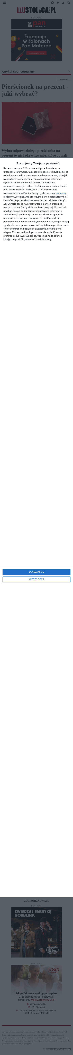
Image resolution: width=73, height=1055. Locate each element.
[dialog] (36, 527)
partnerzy (61, 193)
